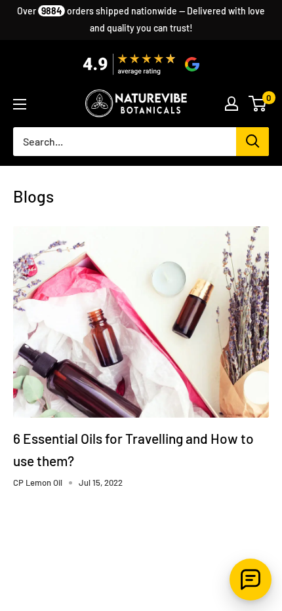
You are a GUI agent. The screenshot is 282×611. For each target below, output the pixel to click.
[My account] (231, 103)
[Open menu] (19, 104)
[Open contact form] (251, 580)
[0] (258, 103)
